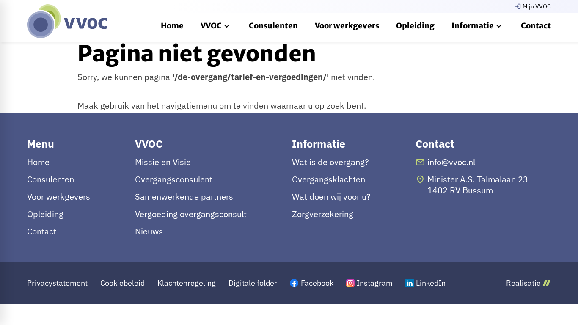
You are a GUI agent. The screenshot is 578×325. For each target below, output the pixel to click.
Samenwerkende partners (184, 196)
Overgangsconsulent (173, 179)
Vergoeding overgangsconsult (191, 214)
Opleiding (45, 214)
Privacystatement (57, 282)
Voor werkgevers (58, 196)
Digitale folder (252, 282)
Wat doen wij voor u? (331, 196)
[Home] (67, 21)
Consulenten (50, 179)
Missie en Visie (163, 162)
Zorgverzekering (322, 214)
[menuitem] (172, 25)
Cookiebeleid (122, 282)
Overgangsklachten (328, 179)
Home (38, 162)
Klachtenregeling (186, 282)
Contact (41, 231)
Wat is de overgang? (330, 162)
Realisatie (523, 282)
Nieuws (149, 231)
